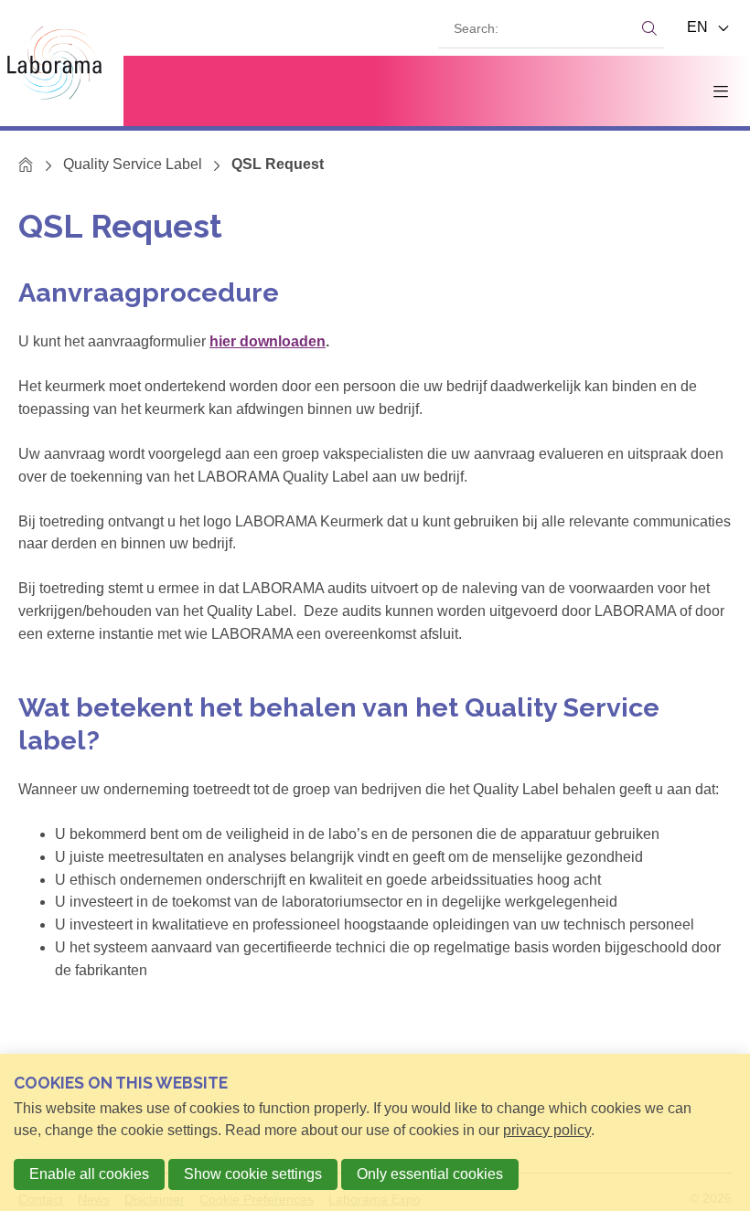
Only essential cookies (430, 1174)
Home (26, 164)
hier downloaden (267, 341)
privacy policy (547, 1130)
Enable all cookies (89, 1174)
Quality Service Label (132, 164)
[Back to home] (61, 63)
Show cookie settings (253, 1174)
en (699, 27)
